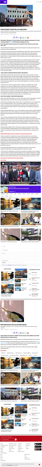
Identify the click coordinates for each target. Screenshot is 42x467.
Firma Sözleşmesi (4, 452)
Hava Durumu (20, 448)
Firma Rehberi (3, 460)
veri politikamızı (9, 465)
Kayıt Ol (26, 457)
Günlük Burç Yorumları (13, 443)
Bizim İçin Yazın (27, 454)
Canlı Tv (10, 449)
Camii (1, 457)
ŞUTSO (11, 42)
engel (7, 193)
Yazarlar (27, 448)
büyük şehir (3, 193)
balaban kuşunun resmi (23, 355)
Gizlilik (2, 449)
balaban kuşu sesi (35, 352)
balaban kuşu (3, 352)
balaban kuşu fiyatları (10, 352)
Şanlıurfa (30, 355)
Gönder (4, 262)
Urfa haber (36, 193)
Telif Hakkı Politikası (4, 445)
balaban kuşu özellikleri (27, 352)
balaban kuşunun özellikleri (14, 355)
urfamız (2, 196)
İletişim (2, 451)
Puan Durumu (28, 443)
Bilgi (1, 454)
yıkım (10, 196)
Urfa (26, 446)
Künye (2, 443)
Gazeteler (19, 446)
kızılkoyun (23, 193)
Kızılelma (19, 193)
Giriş (25, 455)
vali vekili (6, 196)
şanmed (28, 193)
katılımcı (11, 193)
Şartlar (2, 448)
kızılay (15, 193)
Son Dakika (28, 445)
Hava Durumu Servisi (12, 445)
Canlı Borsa (20, 443)
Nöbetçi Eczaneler (21, 451)
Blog (1, 455)
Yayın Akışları (11, 446)
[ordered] (15, 262)
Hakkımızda (3, 446)
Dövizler (19, 445)
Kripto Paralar (11, 451)
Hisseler (19, 449)
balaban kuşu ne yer (18, 352)
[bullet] (16, 262)
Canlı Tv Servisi (11, 448)
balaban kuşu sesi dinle (4, 355)
